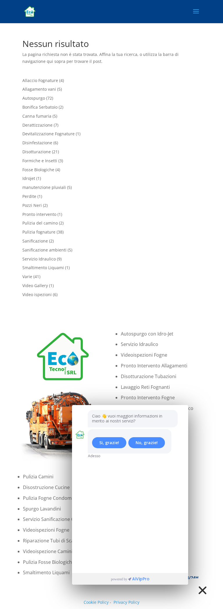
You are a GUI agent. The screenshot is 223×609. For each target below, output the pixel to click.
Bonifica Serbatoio (39, 107)
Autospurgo (33, 98)
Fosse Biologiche (38, 169)
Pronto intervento (39, 214)
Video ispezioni (37, 294)
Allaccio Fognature (40, 80)
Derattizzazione (37, 125)
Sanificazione (35, 241)
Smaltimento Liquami (43, 267)
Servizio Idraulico (39, 259)
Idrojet (28, 178)
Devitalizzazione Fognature (48, 133)
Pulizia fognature (38, 232)
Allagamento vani (39, 89)
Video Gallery (35, 285)
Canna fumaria (36, 116)
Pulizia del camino (40, 223)
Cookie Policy (96, 602)
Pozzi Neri (32, 205)
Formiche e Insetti (39, 160)
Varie (27, 276)
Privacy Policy (126, 602)
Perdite (29, 196)
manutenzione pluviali (44, 187)
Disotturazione (36, 151)
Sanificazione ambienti (44, 250)
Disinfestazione (37, 142)
